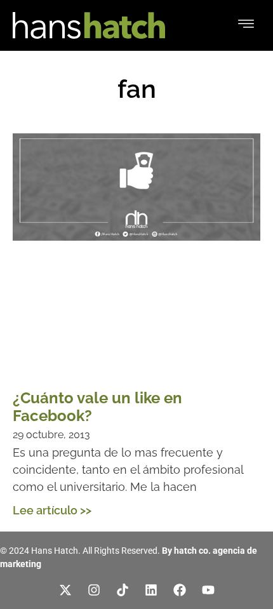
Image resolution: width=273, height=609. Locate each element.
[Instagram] (94, 590)
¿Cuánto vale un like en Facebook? (97, 407)
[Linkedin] (151, 590)
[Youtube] (208, 590)
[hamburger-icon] (246, 25)
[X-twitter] (65, 590)
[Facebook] (179, 590)
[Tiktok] (122, 590)
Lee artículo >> (52, 510)
